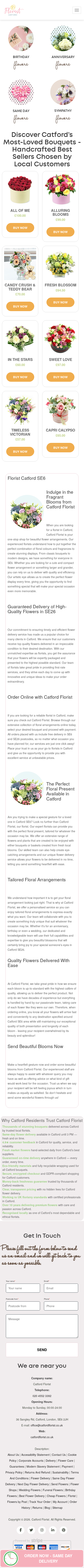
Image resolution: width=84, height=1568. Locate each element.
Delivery (51, 1460)
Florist (72, 1496)
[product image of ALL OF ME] (20, 189)
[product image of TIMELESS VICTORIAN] (20, 409)
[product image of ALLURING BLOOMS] (60, 189)
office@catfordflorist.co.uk (47, 1425)
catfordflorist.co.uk (42, 1437)
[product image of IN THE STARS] (20, 338)
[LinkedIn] (53, 1530)
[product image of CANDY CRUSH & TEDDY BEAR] (20, 264)
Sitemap (57, 1508)
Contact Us (59, 1455)
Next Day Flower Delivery (33, 1484)
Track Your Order (40, 1502)
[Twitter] (31, 1530)
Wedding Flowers (29, 1490)
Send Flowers (59, 1484)
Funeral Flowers (53, 1490)
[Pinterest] (63, 1530)
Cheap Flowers (56, 1496)
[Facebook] (20, 1530)
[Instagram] (42, 1530)
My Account (60, 1502)
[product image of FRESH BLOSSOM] (60, 264)
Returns (37, 1508)
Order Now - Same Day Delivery (48, 1558)
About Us (13, 1455)
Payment (67, 1466)
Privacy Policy (13, 1472)
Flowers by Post (17, 1502)
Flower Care (65, 1460)
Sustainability (60, 1472)
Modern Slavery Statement (43, 1466)
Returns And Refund (37, 1472)
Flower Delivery (40, 1478)
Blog (47, 1508)
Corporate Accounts (31, 1460)
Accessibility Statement (35, 1455)
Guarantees (17, 1466)
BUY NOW (20, 228)
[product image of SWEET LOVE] (60, 338)
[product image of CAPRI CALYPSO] (60, 409)
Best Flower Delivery (32, 1496)
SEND (42, 1349)
